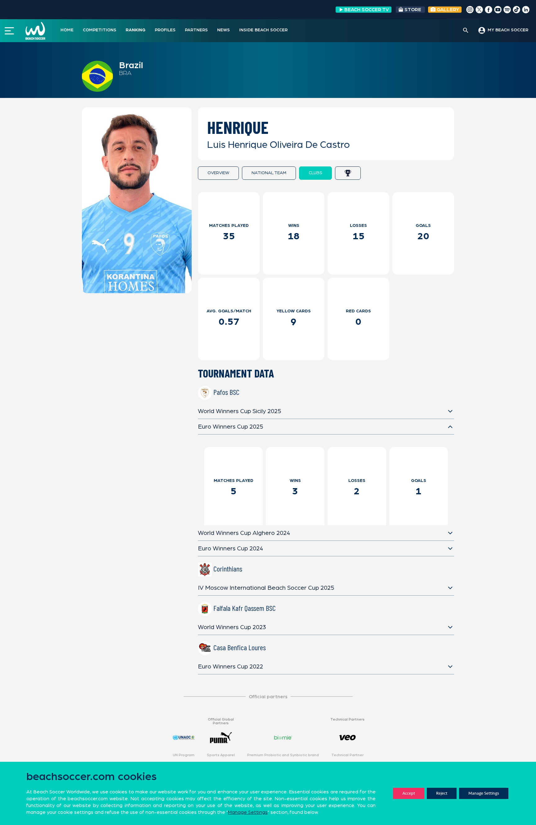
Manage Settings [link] (248, 812)
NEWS (223, 30)
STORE (412, 9)
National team (269, 173)
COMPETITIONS (99, 30)
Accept (408, 793)
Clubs (315, 173)
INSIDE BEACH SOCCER (263, 30)
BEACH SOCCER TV (366, 9)
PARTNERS (196, 30)
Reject (441, 793)
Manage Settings (483, 793)
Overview (218, 173)
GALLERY (447, 9)
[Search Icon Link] (465, 30)
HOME (67, 30)
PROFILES (165, 30)
